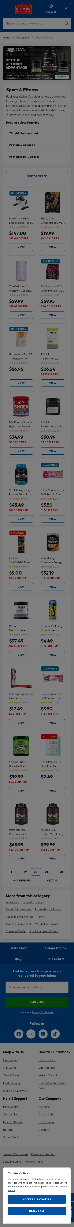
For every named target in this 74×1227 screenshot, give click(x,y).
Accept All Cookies (37, 1199)
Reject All (37, 1210)
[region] (37, 1195)
